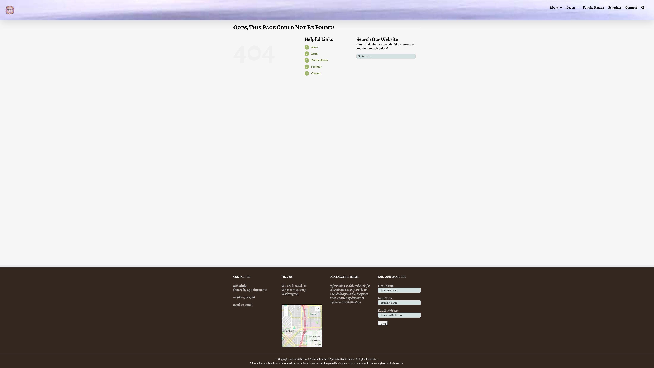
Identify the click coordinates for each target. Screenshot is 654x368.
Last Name (385, 298)
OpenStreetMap (314, 336)
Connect (316, 73)
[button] (643, 7)
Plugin (318, 344)
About (314, 47)
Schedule (316, 67)
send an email (243, 304)
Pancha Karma (319, 60)
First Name (386, 285)
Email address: (388, 310)
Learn (314, 54)
